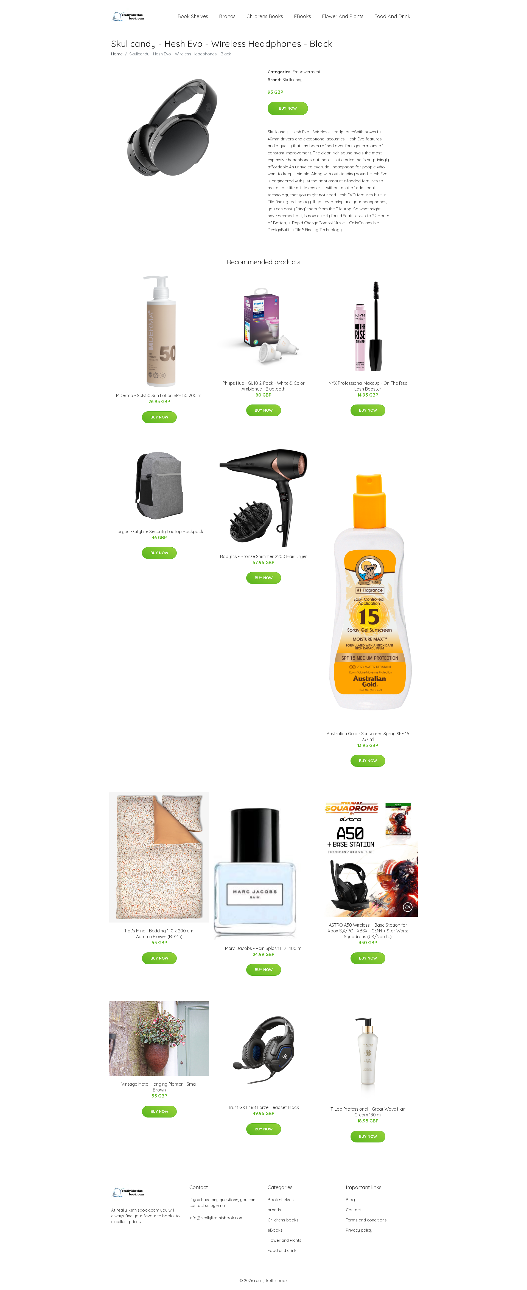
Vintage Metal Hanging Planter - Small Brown (159, 1087)
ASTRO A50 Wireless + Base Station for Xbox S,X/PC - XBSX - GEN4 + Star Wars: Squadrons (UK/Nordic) (368, 930)
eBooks (302, 16)
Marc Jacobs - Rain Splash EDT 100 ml (263, 948)
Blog (350, 1199)
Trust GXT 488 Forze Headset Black (263, 1107)
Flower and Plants (342, 16)
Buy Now (288, 108)
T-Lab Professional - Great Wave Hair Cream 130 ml (367, 1112)
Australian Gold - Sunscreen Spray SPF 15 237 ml (368, 736)
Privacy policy (359, 1230)
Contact (353, 1209)
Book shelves (193, 16)
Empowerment (306, 71)
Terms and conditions (366, 1220)
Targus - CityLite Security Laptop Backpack (159, 531)
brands (227, 16)
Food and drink (392, 16)
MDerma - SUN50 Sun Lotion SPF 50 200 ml (159, 395)
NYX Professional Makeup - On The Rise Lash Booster (368, 386)
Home (117, 53)
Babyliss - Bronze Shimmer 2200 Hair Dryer (263, 556)
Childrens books (264, 16)
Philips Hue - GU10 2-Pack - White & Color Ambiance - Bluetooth (264, 386)
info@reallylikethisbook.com (216, 1217)
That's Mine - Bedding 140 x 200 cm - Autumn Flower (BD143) (159, 933)
